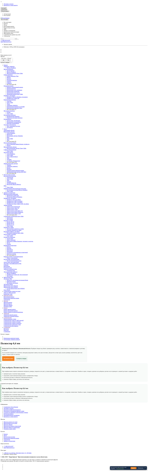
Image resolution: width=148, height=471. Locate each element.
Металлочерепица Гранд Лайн (15, 73)
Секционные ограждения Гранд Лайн (14, 216)
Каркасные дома (8, 294)
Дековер (9, 165)
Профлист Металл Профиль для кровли (17, 97)
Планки (9, 244)
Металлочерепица (8, 69)
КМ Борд (9, 169)
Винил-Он (9, 134)
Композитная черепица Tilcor (14, 108)
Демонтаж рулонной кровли (11, 316)
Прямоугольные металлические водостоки (15, 188)
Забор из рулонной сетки (10, 269)
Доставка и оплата (8, 4)
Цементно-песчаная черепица (14, 117)
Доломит (9, 159)
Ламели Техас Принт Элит (14, 213)
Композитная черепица (10, 99)
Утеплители (7, 299)
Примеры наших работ (10, 429)
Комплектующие (11, 281)
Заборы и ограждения (9, 192)
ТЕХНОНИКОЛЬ (11, 183)
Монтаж (6, 301)
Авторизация (7, 14)
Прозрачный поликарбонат (14, 122)
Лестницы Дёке (8, 278)
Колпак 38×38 (10, 222)
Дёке (8, 140)
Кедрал (8, 167)
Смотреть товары (21, 358)
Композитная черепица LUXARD (16, 106)
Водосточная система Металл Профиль (17, 190)
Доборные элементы (9, 66)
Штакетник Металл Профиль (14, 197)
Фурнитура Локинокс (9, 237)
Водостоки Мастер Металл (14, 184)
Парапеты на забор (9, 227)
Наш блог (6, 330)
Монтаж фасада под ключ (10, 423)
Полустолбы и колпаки (10, 234)
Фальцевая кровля (8, 86)
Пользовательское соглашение (12, 415)
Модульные (10, 219)
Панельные (10, 217)
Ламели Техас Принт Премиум (15, 212)
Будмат (8, 112)
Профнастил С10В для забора (14, 201)
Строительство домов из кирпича (12, 323)
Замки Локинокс (11, 240)
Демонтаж (6, 313)
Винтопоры (7, 266)
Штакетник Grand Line (13, 195)
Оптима (9, 181)
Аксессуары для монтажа (13, 120)
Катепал (9, 79)
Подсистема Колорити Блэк (14, 260)
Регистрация (7, 15)
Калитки (9, 248)
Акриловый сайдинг (9, 130)
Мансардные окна (8, 277)
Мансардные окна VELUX (11, 285)
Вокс (8, 137)
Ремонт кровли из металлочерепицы (13, 312)
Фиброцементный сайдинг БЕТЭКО (16, 172)
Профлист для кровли (9, 95)
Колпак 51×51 (10, 224)
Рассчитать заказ (8, 358)
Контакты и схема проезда (11, 5)
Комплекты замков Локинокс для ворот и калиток (20, 241)
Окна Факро (7, 290)
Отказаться (140, 468)
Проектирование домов (10, 319)
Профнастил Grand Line (13, 98)
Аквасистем (10, 177)
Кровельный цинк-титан (13, 92)
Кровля (6, 65)
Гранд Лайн (10, 102)
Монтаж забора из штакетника (12, 427)
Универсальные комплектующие (15, 170)
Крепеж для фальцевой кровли (15, 87)
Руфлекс (9, 81)
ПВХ (5, 185)
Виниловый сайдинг (9, 131)
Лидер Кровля (10, 70)
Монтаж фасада (8, 303)
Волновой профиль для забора (12, 231)
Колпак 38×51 (10, 223)
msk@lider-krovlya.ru (6, 41)
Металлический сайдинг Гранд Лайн (16, 148)
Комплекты (10, 249)
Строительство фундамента (11, 326)
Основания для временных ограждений (17, 252)
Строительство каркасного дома (12, 324)
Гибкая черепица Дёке (12, 76)
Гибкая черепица (8, 74)
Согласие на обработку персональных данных (16, 412)
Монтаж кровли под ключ (10, 422)
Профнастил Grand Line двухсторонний (17, 274)
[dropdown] (1, 1)
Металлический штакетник (11, 194)
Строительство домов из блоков (12, 321)
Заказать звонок (8, 44)
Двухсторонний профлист (10, 272)
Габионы (6, 265)
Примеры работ (8, 306)
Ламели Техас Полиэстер (13, 206)
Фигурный (9, 276)
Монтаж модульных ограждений (12, 426)
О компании (7, 327)
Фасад (5, 129)
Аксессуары (10, 238)
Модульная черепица (9, 111)
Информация (4, 404)
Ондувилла (10, 127)
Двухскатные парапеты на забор (15, 228)
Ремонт (6, 308)
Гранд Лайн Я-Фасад (12, 156)
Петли (8, 242)
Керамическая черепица (13, 116)
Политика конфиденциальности (12, 409)
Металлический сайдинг (10, 147)
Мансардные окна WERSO (11, 287)
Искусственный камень (10, 142)
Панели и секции (11, 253)
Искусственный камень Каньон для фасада (18, 144)
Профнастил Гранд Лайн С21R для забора (18, 204)
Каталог (3, 431)
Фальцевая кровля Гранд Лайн (15, 94)
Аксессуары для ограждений (11, 262)
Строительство (8, 317)
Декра (8, 104)
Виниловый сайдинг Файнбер (15, 135)
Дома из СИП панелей (10, 292)
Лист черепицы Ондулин (13, 126)
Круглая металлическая (10, 176)
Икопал (9, 77)
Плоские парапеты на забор (14, 230)
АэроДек (9, 101)
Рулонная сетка (8, 267)
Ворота (9, 247)
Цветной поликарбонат (13, 123)
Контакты (6, 328)
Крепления (10, 251)
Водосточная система (9, 174)
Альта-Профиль (11, 133)
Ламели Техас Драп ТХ (13, 208)
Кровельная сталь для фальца (14, 90)
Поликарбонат (7, 119)
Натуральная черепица (10, 115)
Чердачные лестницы (12, 283)
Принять (133, 468)
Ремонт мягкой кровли (10, 309)
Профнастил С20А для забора (14, 202)
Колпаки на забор (8, 220)
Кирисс (9, 145)
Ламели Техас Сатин (12, 209)
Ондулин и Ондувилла (10, 124)
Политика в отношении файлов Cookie (14, 411)
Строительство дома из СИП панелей (14, 320)
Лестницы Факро (8, 284)
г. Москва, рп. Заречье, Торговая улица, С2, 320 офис (18, 453)
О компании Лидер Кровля (11, 407)
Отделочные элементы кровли (12, 339)
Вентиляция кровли (9, 296)
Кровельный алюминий (13, 91)
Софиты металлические (10, 149)
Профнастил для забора (10, 198)
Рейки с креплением (12, 258)
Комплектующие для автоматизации (13, 256)
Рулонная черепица (12, 80)
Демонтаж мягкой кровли (10, 315)
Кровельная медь (11, 88)
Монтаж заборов (8, 305)
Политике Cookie (120, 468)
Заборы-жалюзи (8, 205)
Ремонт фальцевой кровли (11, 310)
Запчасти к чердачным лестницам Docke (17, 280)
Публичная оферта (8, 414)
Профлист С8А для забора (14, 199)
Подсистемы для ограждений (11, 259)
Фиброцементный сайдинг (11, 163)
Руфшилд (9, 83)
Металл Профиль (11, 67)
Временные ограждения (10, 245)
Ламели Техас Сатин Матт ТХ (15, 210)
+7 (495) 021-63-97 (5, 40)
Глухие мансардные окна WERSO (16, 288)
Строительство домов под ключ (12, 291)
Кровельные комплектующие (11, 298)
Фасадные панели (8, 152)
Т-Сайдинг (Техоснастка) (13, 160)
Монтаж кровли (8, 302)
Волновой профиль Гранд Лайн (15, 233)
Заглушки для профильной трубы (12, 263)
